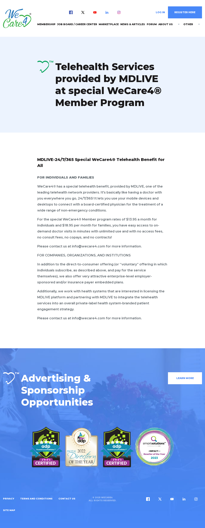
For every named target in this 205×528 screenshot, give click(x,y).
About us (165, 24)
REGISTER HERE (184, 12)
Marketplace (109, 24)
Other (188, 24)
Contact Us (66, 498)
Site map (9, 510)
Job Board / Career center (77, 24)
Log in (160, 12)
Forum (152, 24)
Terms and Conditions (36, 498)
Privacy (8, 498)
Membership (46, 24)
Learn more (185, 378)
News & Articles (132, 24)
